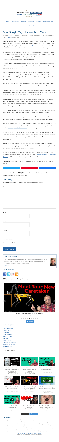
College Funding (7, 330)
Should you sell (33, 46)
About (19, 433)
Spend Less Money (7, 346)
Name (5, 212)
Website (5, 230)
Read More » (7, 265)
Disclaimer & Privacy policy (34, 433)
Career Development (8, 328)
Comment (6, 187)
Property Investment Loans (9, 342)
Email (5, 221)
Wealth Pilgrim (29, 6)
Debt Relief (6, 338)
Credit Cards (6, 332)
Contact (24, 433)
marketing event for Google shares (17, 128)
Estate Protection (7, 340)
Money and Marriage (8, 336)
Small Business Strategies (9, 344)
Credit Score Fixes (7, 334)
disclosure (9, 37)
